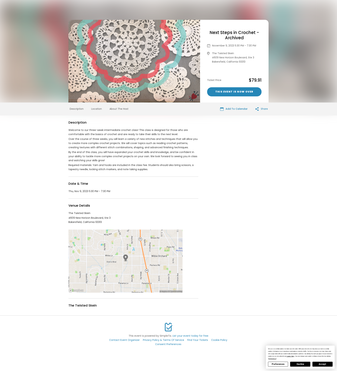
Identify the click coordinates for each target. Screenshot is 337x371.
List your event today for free (190, 336)
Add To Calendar (236, 109)
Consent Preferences (168, 344)
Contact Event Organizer (124, 340)
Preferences (278, 364)
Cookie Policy (219, 340)
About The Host (119, 109)
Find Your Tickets (197, 340)
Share (264, 109)
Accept (322, 364)
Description (77, 109)
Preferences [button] (272, 358)
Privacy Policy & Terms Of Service (163, 340)
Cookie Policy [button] (290, 356)
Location (96, 109)
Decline (300, 364)
